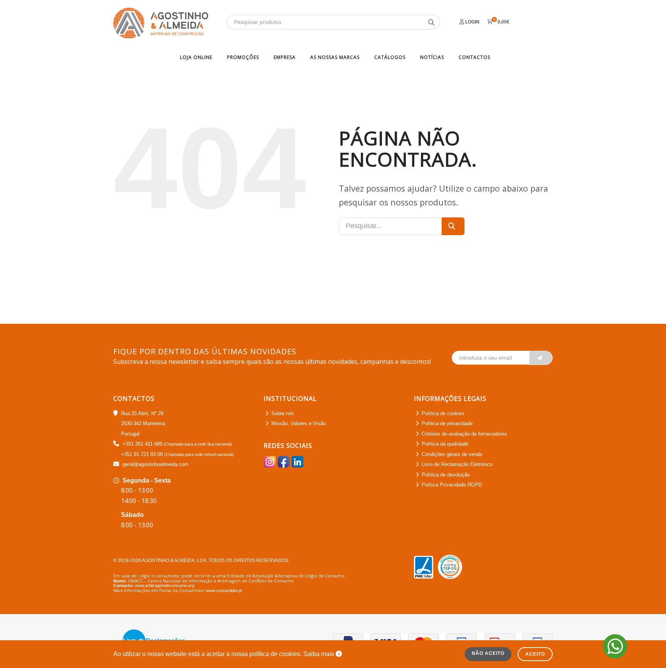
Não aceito (488, 653)
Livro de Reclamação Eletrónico (457, 464)
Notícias (432, 57)
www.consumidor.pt (224, 590)
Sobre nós (282, 413)
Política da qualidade (445, 444)
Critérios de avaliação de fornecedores (464, 434)
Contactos (474, 57)
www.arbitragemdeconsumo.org (164, 585)
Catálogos (389, 57)
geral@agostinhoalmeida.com (155, 464)
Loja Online (196, 57)
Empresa (285, 57)
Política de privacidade (447, 423)
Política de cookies (443, 413)
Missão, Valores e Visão (298, 423)
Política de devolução (446, 475)
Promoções (243, 57)
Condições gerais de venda (452, 454)
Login (471, 22)
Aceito (535, 654)
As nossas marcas (335, 57)
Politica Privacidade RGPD (452, 485)
